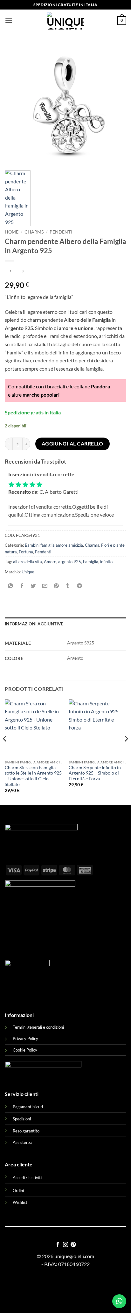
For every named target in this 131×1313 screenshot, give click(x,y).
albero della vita (27, 561)
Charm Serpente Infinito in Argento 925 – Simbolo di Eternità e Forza (95, 773)
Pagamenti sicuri (28, 1106)
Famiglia (90, 561)
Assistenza (22, 1142)
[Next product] (10, 271)
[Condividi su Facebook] (22, 586)
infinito (106, 561)
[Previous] (5, 751)
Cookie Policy (25, 1049)
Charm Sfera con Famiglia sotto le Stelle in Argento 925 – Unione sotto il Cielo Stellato (33, 776)
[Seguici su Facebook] (57, 1245)
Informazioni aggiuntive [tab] (34, 623)
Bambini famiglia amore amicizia (54, 545)
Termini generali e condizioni (38, 1027)
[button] (8, 20)
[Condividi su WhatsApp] (10, 586)
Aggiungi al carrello (72, 443)
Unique (28, 571)
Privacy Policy (25, 1038)
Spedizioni (22, 1118)
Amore (50, 561)
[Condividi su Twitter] (33, 586)
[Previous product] (23, 271)
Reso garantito (26, 1130)
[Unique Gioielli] (65, 21)
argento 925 (69, 561)
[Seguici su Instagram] (65, 1245)
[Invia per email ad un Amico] (45, 586)
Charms (34, 231)
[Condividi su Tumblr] (68, 586)
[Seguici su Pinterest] (73, 1245)
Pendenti (61, 231)
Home (11, 231)
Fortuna (26, 551)
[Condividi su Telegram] (79, 586)
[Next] (126, 751)
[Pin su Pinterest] (56, 586)
